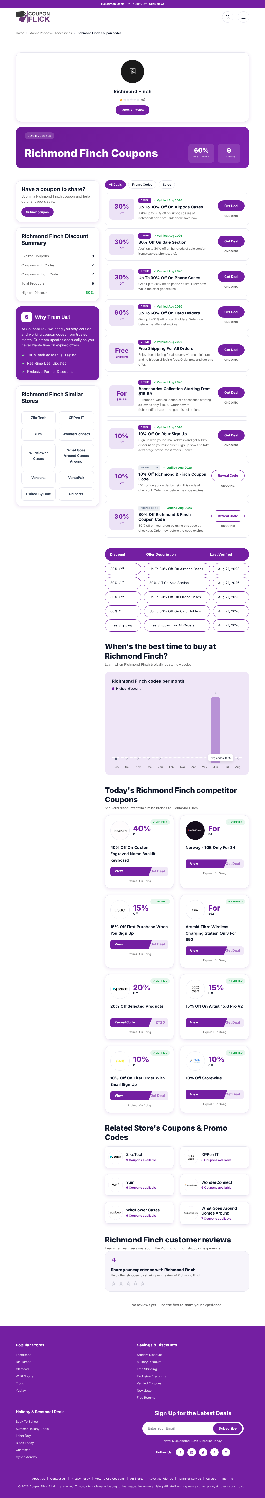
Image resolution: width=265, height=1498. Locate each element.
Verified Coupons (149, 1383)
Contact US (58, 1478)
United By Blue (38, 494)
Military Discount (149, 1362)
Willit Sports (24, 1376)
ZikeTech (38, 418)
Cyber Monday (26, 1457)
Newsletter (145, 1390)
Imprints (227, 1478)
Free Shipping (147, 1369)
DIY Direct (23, 1362)
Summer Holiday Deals (32, 1429)
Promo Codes (142, 184)
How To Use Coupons (110, 1478)
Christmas (23, 1450)
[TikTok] (203, 1452)
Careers (211, 1478)
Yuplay (21, 1390)
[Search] (227, 17)
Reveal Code (228, 475)
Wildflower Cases (38, 456)
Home (20, 33)
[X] (226, 1452)
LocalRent (23, 1355)
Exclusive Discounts (151, 1376)
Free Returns (146, 1397)
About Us (38, 1478)
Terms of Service (189, 1478)
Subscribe (228, 1428)
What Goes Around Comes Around (76, 455)
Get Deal (231, 206)
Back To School (27, 1421)
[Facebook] (180, 1452)
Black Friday (25, 1443)
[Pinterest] (214, 1452)
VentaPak (76, 478)
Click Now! (156, 4)
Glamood (22, 1369)
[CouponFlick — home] (33, 17)
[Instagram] (191, 1452)
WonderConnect (76, 434)
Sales (167, 184)
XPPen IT (76, 418)
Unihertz (76, 494)
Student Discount (149, 1355)
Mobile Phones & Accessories (50, 33)
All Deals (115, 184)
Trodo (20, 1383)
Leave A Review (132, 110)
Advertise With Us (161, 1478)
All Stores (136, 1478)
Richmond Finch (133, 91)
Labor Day (23, 1436)
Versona (38, 478)
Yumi (38, 434)
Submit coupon (37, 212)
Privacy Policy (80, 1478)
